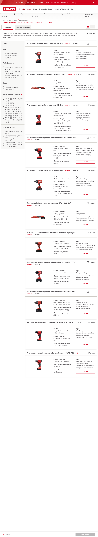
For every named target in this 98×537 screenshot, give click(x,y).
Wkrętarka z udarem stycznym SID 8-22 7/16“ (45, 170)
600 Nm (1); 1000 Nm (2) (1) (13, 116)
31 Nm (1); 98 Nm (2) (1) (12, 109)
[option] (88, 26)
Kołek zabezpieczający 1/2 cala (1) (13, 132)
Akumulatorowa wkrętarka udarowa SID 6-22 (45, 105)
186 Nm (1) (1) (9, 105)
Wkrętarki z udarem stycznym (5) (11, 57)
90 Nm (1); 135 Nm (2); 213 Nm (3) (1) (13, 121)
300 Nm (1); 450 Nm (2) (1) (13, 107)
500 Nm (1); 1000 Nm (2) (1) (13, 113)
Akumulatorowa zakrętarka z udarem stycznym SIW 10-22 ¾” (51, 292)
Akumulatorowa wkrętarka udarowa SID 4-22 (45, 44)
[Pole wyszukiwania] (94, 2)
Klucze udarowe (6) (11, 53)
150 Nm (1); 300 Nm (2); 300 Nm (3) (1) (13, 100)
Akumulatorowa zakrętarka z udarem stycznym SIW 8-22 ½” (51, 262)
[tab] (8, 27)
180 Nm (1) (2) (9, 103)
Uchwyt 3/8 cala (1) (11, 146)
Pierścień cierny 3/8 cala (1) (13, 144)
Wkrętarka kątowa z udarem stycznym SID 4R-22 (46, 74)
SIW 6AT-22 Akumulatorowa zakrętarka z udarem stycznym (51, 233)
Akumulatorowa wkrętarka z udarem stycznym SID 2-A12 (50, 322)
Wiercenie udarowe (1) (12, 87)
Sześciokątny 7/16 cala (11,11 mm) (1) (12, 72)
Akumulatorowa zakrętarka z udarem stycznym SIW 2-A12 (50, 353)
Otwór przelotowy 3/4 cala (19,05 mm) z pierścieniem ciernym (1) (13, 138)
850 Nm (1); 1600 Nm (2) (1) (13, 118)
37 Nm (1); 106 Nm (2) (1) (13, 111)
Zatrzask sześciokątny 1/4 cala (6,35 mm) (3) (13, 77)
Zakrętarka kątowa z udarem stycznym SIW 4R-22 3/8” (49, 203)
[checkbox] (91, 43)
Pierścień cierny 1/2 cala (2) (13, 142)
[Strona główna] (9, 9)
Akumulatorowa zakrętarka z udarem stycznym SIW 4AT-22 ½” (52, 138)
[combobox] (82, 2)
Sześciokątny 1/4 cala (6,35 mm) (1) (13, 68)
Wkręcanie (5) (9, 89)
